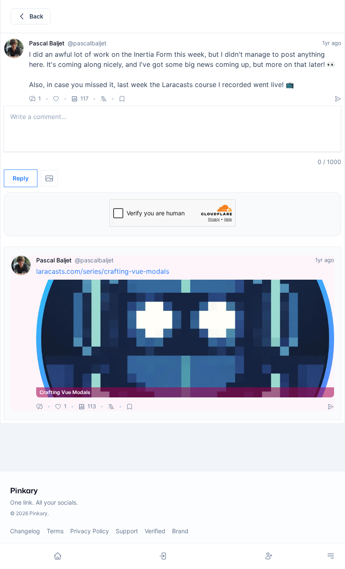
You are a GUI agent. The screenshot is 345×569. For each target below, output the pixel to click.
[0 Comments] (39, 406)
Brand (180, 531)
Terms (55, 531)
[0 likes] (56, 98)
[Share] (337, 98)
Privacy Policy (89, 531)
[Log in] (163, 556)
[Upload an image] (49, 178)
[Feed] (58, 556)
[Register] (268, 556)
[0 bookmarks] (122, 98)
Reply (21, 178)
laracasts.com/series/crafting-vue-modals (102, 271)
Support (127, 531)
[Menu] (330, 556)
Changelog (25, 531)
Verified (155, 531)
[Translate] (103, 98)
